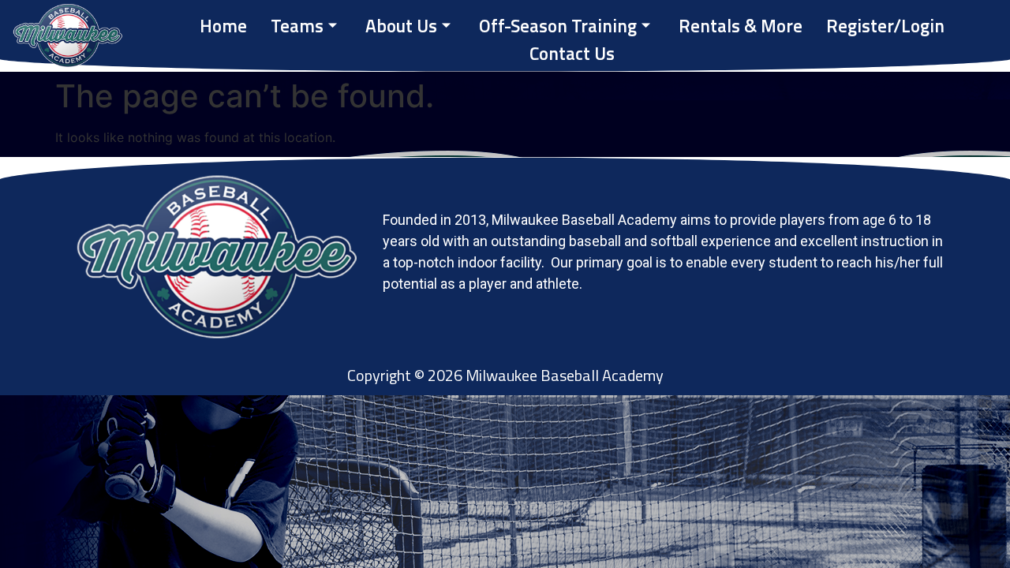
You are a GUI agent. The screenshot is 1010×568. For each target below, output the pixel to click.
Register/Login (885, 26)
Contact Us (572, 53)
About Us (401, 26)
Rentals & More (740, 26)
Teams (297, 26)
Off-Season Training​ (558, 26)
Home (223, 26)
